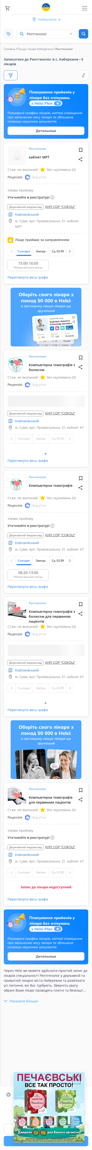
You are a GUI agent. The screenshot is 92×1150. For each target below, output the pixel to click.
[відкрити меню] (84, 8)
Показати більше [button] (23, 1012)
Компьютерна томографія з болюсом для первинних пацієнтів (52, 622)
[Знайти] (83, 33)
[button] (80, 159)
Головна (9, 49)
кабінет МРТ (39, 157)
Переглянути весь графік (28, 277)
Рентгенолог (37, 149)
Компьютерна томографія (50, 491)
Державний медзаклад (25, 207)
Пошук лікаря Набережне (35, 49)
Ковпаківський (27, 214)
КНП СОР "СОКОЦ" (60, 206)
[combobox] (46, 33)
